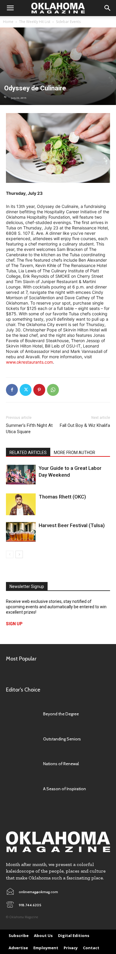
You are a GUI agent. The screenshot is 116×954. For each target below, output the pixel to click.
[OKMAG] (58, 842)
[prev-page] (9, 554)
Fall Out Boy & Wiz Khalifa (85, 425)
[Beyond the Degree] (21, 714)
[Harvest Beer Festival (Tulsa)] (21, 532)
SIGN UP (14, 623)
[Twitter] (26, 390)
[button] (10, 8)
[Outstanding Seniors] (21, 739)
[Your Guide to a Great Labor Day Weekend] (21, 475)
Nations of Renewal (61, 763)
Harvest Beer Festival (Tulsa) (72, 525)
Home (8, 21)
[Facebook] (12, 390)
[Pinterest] (39, 390)
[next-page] (19, 554)
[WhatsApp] (53, 390)
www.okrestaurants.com (29, 362)
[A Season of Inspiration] (21, 789)
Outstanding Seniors (62, 739)
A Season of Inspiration (64, 788)
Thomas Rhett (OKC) (62, 497)
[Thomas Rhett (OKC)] (21, 504)
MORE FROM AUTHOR (74, 452)
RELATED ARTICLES (28, 452)
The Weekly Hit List (34, 21)
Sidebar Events (68, 21)
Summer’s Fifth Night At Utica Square (29, 428)
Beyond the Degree (61, 714)
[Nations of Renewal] (21, 764)
